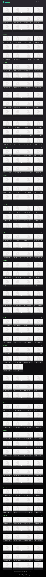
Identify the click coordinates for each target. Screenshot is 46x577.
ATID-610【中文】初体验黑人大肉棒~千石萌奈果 (10, 410)
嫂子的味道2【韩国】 (7, 353)
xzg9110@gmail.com (29, 575)
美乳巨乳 (5, 147)
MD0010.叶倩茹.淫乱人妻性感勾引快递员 (9, 59)
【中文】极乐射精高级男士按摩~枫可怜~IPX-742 (10, 277)
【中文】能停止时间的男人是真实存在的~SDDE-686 (21, 495)
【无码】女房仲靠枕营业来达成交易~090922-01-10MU (32, 144)
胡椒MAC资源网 (25, 571)
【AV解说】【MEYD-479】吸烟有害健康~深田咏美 (10, 325)
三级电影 (5, 345)
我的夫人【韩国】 (38, 362)
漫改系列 (5, 543)
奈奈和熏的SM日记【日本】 (18, 370)
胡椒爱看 (18, 571)
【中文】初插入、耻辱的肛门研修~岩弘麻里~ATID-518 (21, 200)
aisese (29, 571)
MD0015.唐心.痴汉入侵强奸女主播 (29, 59)
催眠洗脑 (5, 515)
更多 (41, 34)
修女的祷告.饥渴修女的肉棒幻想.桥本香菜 (19, 50)
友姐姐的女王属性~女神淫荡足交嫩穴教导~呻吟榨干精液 (11, 42)
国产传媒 (5, 34)
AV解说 (5, 317)
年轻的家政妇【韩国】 (7, 370)
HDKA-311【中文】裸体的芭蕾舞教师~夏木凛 (20, 155)
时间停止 (5, 487)
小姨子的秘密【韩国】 (18, 362)
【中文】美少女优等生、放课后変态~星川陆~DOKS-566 (32, 212)
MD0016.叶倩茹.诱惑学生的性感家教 (39, 59)
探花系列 (5, 62)
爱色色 (31, 571)
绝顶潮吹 (5, 430)
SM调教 (5, 402)
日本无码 (5, 119)
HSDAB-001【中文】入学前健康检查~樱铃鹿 (9, 390)
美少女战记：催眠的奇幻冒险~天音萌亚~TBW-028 (10, 540)
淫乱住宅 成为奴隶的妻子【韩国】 (29, 362)
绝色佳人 (5, 232)
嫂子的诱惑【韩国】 (7, 362)
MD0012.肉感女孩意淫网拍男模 (18, 59)
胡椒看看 (21, 571)
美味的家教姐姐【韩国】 (38, 353)
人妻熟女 (5, 90)
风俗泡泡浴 (6, 260)
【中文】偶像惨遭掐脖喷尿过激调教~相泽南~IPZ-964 (31, 427)
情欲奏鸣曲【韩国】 (18, 353)
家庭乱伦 (5, 289)
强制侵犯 (5, 175)
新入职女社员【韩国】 (28, 353)
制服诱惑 (5, 204)
